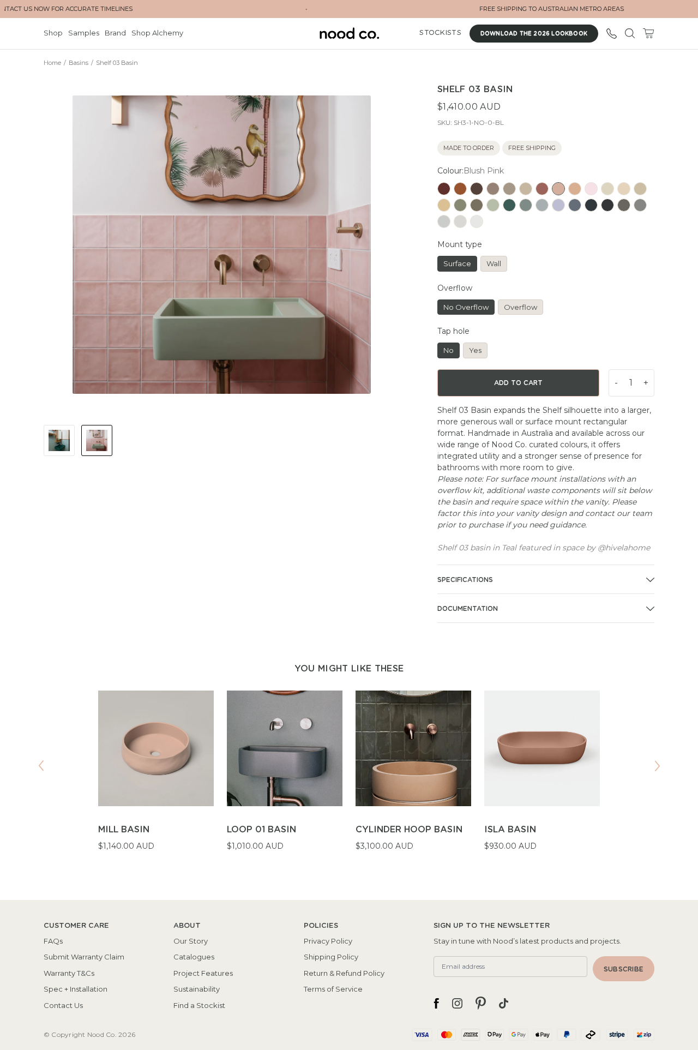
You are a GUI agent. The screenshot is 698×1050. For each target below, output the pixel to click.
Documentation (467, 608)
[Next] (657, 766)
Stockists (440, 33)
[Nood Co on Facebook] (436, 1003)
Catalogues (193, 956)
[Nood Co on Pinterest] (481, 1003)
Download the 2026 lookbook (533, 34)
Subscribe (623, 969)
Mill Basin (123, 829)
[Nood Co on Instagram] (457, 1003)
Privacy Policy (328, 941)
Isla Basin (510, 829)
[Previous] (41, 766)
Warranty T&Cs (69, 973)
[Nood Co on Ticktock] (503, 1003)
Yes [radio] (475, 350)
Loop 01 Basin (261, 829)
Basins (78, 63)
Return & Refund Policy (344, 973)
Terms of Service (333, 989)
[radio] (443, 188)
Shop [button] (53, 32)
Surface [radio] (457, 263)
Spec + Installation (75, 989)
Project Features (203, 973)
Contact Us (63, 1005)
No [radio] (448, 350)
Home (52, 63)
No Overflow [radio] (466, 307)
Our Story (190, 941)
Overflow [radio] (520, 307)
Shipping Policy (331, 956)
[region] (349, 778)
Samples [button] (83, 32)
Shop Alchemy (157, 32)
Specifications (465, 580)
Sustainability (196, 989)
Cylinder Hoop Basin (409, 829)
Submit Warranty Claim (84, 956)
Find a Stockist (199, 1005)
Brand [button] (115, 32)
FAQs (53, 941)
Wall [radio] (493, 263)
